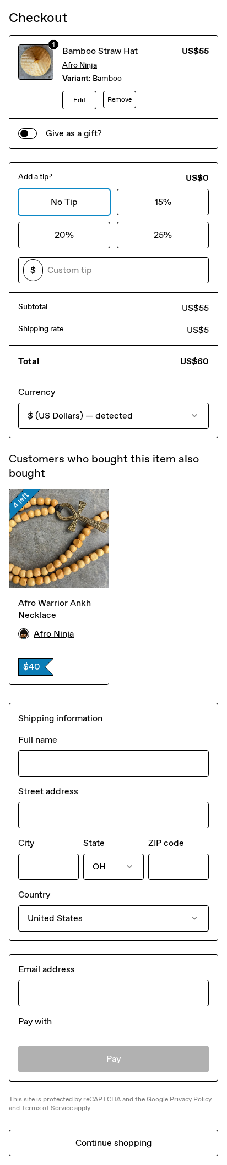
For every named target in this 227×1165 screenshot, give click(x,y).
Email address (46, 969)
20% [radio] (64, 235)
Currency (36, 392)
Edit (79, 100)
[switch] (27, 133)
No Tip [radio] (64, 202)
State (94, 843)
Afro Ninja (79, 65)
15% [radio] (163, 202)
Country (34, 894)
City (26, 843)
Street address (48, 791)
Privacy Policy (191, 1099)
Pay (113, 1058)
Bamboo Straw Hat (100, 51)
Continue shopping (113, 1143)
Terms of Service (47, 1108)
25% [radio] (163, 235)
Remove (119, 99)
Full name (37, 739)
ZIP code (166, 843)
